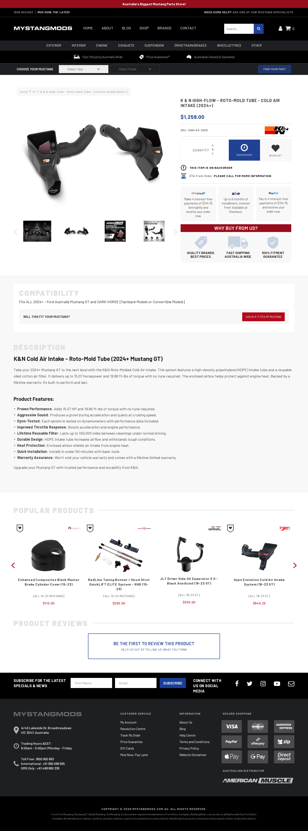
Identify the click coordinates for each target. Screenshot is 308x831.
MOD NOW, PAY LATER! (54, 12)
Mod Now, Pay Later (134, 755)
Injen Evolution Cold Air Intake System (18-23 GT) (259, 582)
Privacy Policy (189, 748)
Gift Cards (127, 748)
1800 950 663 (23, 12)
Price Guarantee (131, 742)
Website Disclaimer (192, 755)
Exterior (53, 45)
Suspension (154, 45)
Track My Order (130, 735)
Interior (79, 45)
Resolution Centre (132, 729)
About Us (185, 722)
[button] (275, 150)
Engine (102, 45)
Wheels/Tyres (229, 45)
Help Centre (187, 735)
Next (295, 565)
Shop (144, 28)
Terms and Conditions (194, 742)
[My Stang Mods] (43, 28)
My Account (128, 722)
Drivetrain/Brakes (190, 45)
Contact (188, 28)
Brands (164, 28)
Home (88, 28)
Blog (126, 28)
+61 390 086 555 (54, 763)
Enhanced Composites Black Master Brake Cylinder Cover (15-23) (48, 582)
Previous (13, 565)
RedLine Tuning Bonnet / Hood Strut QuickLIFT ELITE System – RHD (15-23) (119, 584)
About (107, 28)
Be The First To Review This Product (154, 646)
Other (257, 45)
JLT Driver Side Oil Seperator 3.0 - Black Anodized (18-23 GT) (189, 581)
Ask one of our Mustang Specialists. (263, 12)
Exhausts (126, 45)
